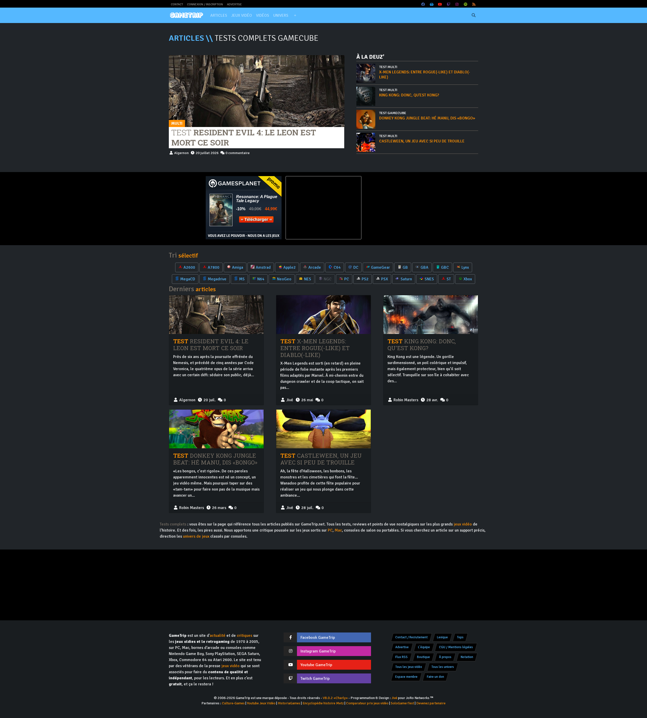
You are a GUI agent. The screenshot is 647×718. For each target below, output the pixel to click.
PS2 (365, 279)
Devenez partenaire (431, 703)
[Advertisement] (403, 207)
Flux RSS (401, 657)
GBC (445, 267)
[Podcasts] (465, 4)
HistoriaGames (289, 703)
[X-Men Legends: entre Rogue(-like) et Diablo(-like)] (323, 314)
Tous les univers (442, 667)
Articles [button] (218, 15)
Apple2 (289, 267)
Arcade (314, 267)
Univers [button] (280, 15)
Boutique (423, 657)
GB (405, 267)
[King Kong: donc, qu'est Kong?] (430, 314)
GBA (424, 267)
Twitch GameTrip (315, 678)
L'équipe (424, 647)
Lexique (442, 637)
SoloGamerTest (402, 703)
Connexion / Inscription (205, 4)
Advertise (234, 4)
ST (449, 279)
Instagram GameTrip (318, 651)
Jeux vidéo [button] (241, 15)
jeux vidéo (463, 524)
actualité (217, 635)
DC (355, 267)
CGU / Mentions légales (456, 647)
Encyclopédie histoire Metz (323, 703)
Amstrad (263, 267)
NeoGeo (284, 279)
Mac (338, 530)
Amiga (237, 267)
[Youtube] (440, 4)
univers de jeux (196, 536)
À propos (445, 657)
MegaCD (187, 279)
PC (346, 279)
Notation (467, 657)
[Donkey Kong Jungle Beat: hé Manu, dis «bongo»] (216, 429)
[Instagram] (457, 4)
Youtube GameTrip (316, 664)
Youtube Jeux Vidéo (261, 703)
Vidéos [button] (262, 15)
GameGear (380, 267)
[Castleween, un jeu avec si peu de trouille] (323, 429)
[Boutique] (431, 4)
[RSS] (474, 4)
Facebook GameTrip (318, 637)
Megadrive (217, 279)
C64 (337, 267)
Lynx (465, 267)
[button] (294, 15)
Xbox (468, 279)
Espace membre (406, 677)
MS (242, 279)
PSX (384, 279)
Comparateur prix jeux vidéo (367, 703)
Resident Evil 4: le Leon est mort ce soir (243, 137)
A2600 (189, 267)
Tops (460, 637)
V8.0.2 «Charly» (335, 698)
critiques (244, 635)
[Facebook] (423, 4)
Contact (177, 4)
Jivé (394, 698)
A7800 (213, 267)
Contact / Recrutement (411, 637)
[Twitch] (448, 4)
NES (307, 279)
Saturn (406, 279)
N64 (260, 279)
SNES (429, 279)
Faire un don (435, 677)
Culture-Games (233, 703)
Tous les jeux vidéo (408, 667)
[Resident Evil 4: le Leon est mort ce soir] (256, 90)
